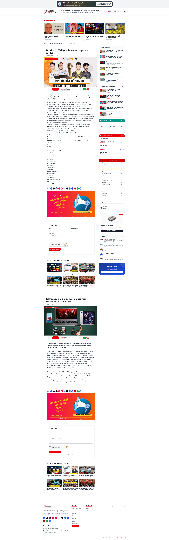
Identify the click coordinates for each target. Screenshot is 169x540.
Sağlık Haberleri (84, 12)
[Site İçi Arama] (105, 11)
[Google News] (80, 188)
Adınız (50, 228)
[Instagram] (59, 188)
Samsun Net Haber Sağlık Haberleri (111, 244)
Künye (87, 510)
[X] (54, 188)
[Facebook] (51, 188)
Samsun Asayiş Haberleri (77, 510)
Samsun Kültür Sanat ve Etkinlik (70, 12)
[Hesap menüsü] (125, 12)
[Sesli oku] (74, 89)
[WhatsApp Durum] (78, 188)
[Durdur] (79, 89)
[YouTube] (62, 188)
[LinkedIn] (70, 188)
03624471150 (102, 149)
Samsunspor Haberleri (67, 10)
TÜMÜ (122, 236)
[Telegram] (64, 188)
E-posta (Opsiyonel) (75, 228)
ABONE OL (112, 272)
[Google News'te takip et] (65, 89)
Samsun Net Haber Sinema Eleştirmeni (111, 258)
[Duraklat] (77, 89)
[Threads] (57, 188)
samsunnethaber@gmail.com (51, 528)
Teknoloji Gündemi (107, 248)
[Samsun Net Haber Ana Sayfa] (49, 11)
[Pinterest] (75, 188)
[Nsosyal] (72, 188)
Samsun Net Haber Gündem (109, 239)
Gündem (91, 12)
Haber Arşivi (74, 523)
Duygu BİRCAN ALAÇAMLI (109, 253)
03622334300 (102, 156)
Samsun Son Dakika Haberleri (82, 10)
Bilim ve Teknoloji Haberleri (56, 43)
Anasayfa (46, 43)
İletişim (87, 508)
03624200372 (102, 142)
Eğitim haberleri (95, 10)
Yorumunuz (52, 233)
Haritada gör (122, 142)
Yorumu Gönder (55, 249)
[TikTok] (67, 188)
